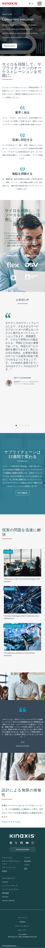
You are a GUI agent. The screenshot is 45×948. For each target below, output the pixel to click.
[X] (16, 842)
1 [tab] (16, 425)
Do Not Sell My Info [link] (9, 946)
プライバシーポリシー (22, 926)
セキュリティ (22, 930)
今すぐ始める (22, 493)
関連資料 (27, 861)
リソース (27, 857)
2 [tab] (19, 425)
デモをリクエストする (11, 822)
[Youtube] (27, 842)
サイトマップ (22, 918)
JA (32, 3)
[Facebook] (21, 842)
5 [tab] (28, 425)
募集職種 (5, 893)
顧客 (26, 869)
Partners (5, 897)
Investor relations (8, 900)
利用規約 (22, 922)
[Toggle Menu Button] (39, 3)
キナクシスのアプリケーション (11, 862)
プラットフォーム (8, 867)
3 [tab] (22, 425)
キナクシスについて (8, 878)
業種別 (4, 871)
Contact (5, 882)
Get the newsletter (22, 849)
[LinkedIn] (11, 842)
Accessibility (22, 934)
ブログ (26, 865)
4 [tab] (25, 425)
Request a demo (9, 46)
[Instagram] (33, 842)
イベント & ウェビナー (10, 889)
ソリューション (7, 857)
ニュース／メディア (9, 885)
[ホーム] (22, 836)
